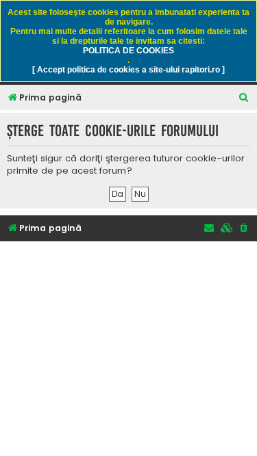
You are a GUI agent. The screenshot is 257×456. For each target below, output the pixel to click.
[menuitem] (244, 98)
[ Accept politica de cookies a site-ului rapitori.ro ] (128, 70)
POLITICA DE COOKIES (128, 50)
